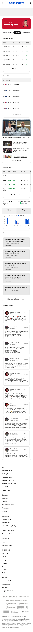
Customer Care (7, 545)
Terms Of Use (6, 519)
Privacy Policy (6, 523)
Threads (4, 570)
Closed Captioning (8, 531)
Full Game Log (16, 69)
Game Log (26, 33)
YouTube (5, 553)
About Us (5, 498)
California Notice (7, 534)
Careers (4, 501)
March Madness (7, 487)
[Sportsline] (24, 603)
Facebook (5, 563)
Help (3, 542)
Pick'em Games (7, 471)
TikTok (4, 557)
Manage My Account (8, 581)
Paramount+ (6, 508)
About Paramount (8, 505)
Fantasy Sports (7, 474)
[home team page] (6, 84)
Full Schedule (16, 115)
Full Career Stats (16, 195)
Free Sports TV (7, 477)
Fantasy (17, 33)
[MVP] (6, 611)
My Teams (5, 587)
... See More (8, 245)
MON (9, 84)
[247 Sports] (10, 603)
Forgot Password (7, 591)
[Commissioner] (22, 607)
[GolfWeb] (26, 612)
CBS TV (4, 511)
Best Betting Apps (8, 480)
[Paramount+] (10, 607)
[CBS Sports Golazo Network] (16, 600)
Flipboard (5, 573)
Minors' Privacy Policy (9, 526)
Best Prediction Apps (9, 484)
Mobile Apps (6, 490)
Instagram (5, 560)
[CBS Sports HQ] (24, 596)
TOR (9, 90)
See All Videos (16, 160)
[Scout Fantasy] (15, 612)
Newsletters (6, 584)
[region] (16, 127)
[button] (2, 3)
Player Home (7, 33)
